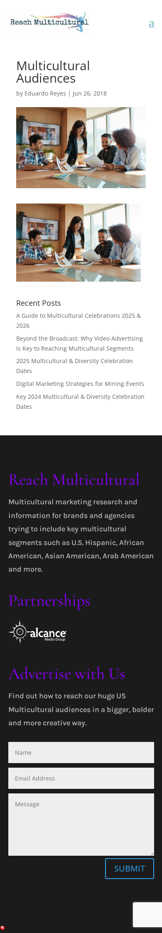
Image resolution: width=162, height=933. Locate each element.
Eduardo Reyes (45, 93)
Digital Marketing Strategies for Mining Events (80, 384)
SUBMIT (129, 868)
